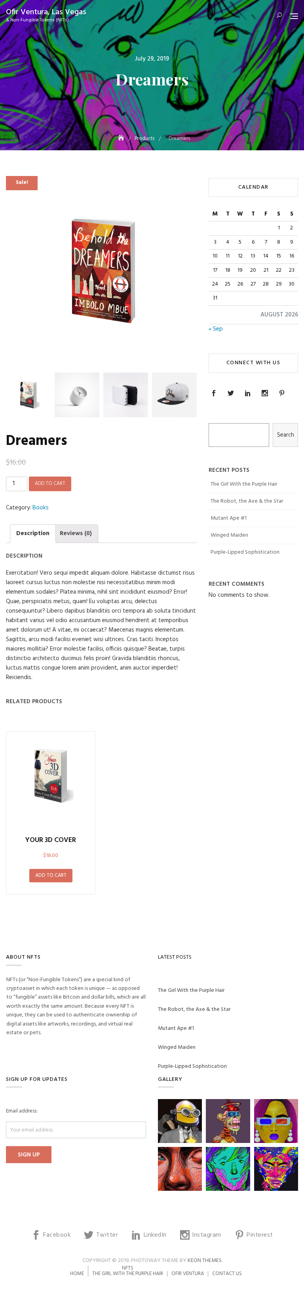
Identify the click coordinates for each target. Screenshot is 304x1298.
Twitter (232, 393)
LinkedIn (249, 393)
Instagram (266, 393)
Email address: (22, 1111)
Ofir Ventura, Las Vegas (46, 12)
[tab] (33, 533)
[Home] (122, 138)
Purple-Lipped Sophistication (245, 552)
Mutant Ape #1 (229, 518)
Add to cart (50, 483)
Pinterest (283, 393)
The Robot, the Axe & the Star (247, 501)
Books (40, 508)
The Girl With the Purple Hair (244, 484)
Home (77, 1274)
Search (285, 435)
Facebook (215, 393)
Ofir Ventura (187, 1274)
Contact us (227, 1274)
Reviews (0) (76, 533)
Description (32, 533)
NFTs (127, 1268)
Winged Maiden (229, 535)
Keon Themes (205, 1260)
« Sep (216, 329)
